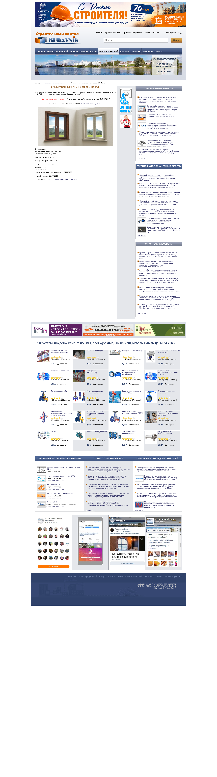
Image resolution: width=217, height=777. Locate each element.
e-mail (48, 481)
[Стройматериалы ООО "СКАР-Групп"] (41, 496)
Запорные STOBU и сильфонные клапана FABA (95, 413)
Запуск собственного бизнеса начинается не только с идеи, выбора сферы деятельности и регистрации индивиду (162, 108)
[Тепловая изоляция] (79, 359)
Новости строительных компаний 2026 (61, 179)
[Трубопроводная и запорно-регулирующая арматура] (150, 423)
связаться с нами (152, 33)
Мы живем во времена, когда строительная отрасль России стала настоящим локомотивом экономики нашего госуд (159, 504)
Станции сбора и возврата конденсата (169, 351)
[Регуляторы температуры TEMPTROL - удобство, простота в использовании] (114, 402)
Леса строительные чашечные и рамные (59, 351)
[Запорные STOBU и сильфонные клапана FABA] (79, 422)
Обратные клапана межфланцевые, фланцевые (130, 372)
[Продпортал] (160, 336)
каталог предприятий (57, 51)
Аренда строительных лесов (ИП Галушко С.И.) (63, 468)
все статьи (142, 158)
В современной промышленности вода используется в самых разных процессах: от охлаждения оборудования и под (163, 221)
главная (41, 51)
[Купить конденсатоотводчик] (114, 355)
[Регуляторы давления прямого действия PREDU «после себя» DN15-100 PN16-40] (79, 402)
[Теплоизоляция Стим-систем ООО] (41, 478)
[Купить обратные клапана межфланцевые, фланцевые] (114, 378)
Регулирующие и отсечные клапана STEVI (132, 412)
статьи (93, 51)
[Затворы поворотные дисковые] (150, 402)
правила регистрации (114, 33)
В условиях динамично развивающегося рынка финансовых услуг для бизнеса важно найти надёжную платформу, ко (162, 126)
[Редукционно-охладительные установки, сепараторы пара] (43, 422)
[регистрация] (108, 65)
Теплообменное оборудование (129, 432)
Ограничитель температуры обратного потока (168, 372)
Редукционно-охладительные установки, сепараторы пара (62, 413)
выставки (136, 51)
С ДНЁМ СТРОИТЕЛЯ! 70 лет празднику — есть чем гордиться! (160, 115)
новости (84, 51)
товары (74, 51)
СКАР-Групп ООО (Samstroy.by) (59, 493)
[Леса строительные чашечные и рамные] (43, 361)
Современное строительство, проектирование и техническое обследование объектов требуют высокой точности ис (160, 143)
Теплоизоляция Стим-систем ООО (60, 476)
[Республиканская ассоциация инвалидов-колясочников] (126, 112)
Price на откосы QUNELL (91, 103)
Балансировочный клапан (61, 391)
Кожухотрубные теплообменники (165, 432)
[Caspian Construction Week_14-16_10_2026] (57, 336)
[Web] (126, 127)
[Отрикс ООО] (41, 504)
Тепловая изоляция (95, 350)
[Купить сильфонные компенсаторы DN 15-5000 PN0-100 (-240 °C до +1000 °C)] (79, 382)
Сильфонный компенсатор (92, 372)
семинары (148, 51)
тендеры (124, 51)
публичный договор (134, 33)
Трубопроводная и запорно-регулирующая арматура (168, 413)
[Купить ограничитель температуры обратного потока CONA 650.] (150, 382)
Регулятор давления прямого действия (95, 392)
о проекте (99, 33)
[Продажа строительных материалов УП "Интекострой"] (41, 487)
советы (158, 51)
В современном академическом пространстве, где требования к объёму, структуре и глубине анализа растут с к (161, 477)
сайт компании (58, 481)
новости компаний (108, 51)
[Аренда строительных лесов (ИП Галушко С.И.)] (41, 470)
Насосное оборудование (97, 432)
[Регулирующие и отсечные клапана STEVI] (114, 422)
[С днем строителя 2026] (110, 26)
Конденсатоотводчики (60, 371)
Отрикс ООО (51, 502)
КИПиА (53, 432)
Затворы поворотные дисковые (166, 392)
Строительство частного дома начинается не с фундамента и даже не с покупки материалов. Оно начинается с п (163, 229)
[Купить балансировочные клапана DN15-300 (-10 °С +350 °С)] (43, 402)
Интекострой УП (53, 485)
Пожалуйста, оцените (44, 172)
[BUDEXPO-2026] (108, 336)
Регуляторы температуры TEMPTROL (132, 392)
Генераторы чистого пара (132, 350)
